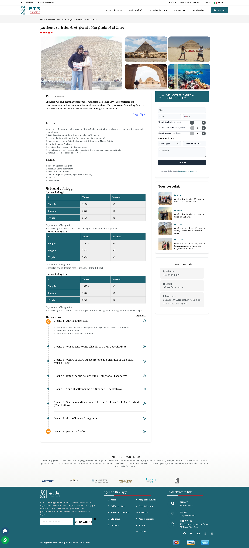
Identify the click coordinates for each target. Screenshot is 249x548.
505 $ (179, 210)
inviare (182, 162)
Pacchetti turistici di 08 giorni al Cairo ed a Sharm (189, 215)
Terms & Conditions (120, 513)
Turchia (142, 532)
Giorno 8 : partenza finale (69, 431)
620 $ (179, 195)
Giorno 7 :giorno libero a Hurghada (75, 418)
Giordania (143, 513)
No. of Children (171, 127)
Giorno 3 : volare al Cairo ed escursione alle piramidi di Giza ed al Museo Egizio (93, 361)
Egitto (142, 525)
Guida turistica (194, 2)
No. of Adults (169, 122)
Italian (220, 2)
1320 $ (180, 239)
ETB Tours (85, 542)
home (42, 19)
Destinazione (199, 10)
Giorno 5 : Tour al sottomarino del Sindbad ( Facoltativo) (88, 389)
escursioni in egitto (158, 10)
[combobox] (186, 116)
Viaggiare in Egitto (113, 10)
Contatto (115, 525)
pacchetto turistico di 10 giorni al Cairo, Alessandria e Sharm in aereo (190, 231)
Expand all (141, 316)
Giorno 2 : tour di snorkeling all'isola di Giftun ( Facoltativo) (90, 346)
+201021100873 (28, 2)
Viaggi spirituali (146, 519)
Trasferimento (146, 506)
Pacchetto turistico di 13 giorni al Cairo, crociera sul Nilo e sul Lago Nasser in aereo (190, 246)
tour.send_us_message (188, 171)
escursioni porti (180, 10)
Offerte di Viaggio (177, 2)
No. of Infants (170, 133)
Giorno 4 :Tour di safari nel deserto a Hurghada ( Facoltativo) (91, 376)
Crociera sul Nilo (135, 10)
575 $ (179, 224)
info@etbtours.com (46, 2)
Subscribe (83, 521)
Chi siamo (115, 519)
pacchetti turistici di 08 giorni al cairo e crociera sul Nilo (189, 200)
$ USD (206, 2)
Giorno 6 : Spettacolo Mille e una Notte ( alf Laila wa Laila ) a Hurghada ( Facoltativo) (97, 403)
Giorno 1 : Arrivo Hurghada (71, 320)
